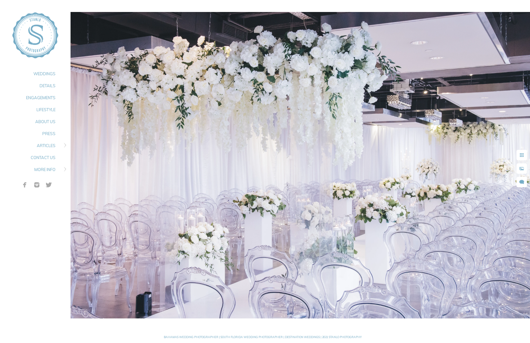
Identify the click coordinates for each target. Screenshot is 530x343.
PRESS (49, 133)
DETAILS (48, 85)
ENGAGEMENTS (41, 97)
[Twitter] (49, 185)
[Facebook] (25, 185)
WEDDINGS (44, 73)
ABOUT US (45, 121)
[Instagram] (37, 185)
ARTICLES (46, 145)
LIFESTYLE (46, 109)
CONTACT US (43, 157)
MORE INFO (45, 169)
